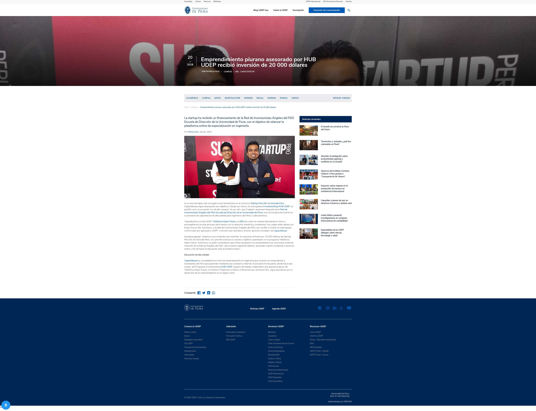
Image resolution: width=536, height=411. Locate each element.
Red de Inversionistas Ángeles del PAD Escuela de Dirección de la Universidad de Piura (235, 211)
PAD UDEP (230, 339)
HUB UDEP (226, 266)
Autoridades (189, 355)
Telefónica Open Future (224, 221)
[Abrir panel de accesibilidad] (5, 405)
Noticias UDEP (257, 308)
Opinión (248, 98)
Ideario (187, 336)
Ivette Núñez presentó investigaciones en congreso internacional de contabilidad (334, 218)
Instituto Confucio (275, 362)
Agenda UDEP (279, 308)
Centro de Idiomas (275, 347)
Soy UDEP (188, 343)
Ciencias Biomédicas (276, 351)
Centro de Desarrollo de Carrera (281, 343)
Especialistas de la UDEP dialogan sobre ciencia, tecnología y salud (332, 232)
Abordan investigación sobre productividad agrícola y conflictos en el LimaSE (334, 159)
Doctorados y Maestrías (235, 332)
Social (260, 98)
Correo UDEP (315, 332)
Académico (192, 98)
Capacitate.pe (247, 71)
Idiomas (271, 98)
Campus (228, 71)
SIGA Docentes (316, 347)
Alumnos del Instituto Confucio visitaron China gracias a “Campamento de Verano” (335, 174)
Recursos (207, 1)
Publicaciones (273, 366)
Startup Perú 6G (259, 203)
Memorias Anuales (191, 358)
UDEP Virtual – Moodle (319, 351)
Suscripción (298, 10)
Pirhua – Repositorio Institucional (323, 339)
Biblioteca (217, 1)
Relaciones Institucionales (278, 370)
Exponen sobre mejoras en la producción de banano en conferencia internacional (334, 188)
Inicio (186, 107)
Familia (284, 98)
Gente (217, 98)
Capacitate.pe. (280, 230)
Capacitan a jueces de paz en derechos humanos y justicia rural (336, 202)
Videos (295, 98)
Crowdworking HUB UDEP (276, 206)
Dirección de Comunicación (327, 10)
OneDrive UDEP (316, 336)
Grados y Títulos (274, 358)
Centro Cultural (274, 339)
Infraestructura (190, 351)
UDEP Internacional (313, 1)
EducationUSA (274, 355)
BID (237, 71)
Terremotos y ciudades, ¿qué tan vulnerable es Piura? (336, 143)
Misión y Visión (190, 332)
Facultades (188, 1)
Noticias (349, 1)
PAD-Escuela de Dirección (333, 1)
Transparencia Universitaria (195, 347)
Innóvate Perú (277, 203)
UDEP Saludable (274, 377)
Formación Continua (234, 336)
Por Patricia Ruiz (211, 71)
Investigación (232, 98)
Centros (198, 1)
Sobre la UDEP (280, 10)
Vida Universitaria (275, 381)
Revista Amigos (341, 98)
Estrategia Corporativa (193, 339)
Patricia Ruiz (193, 132)
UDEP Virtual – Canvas (319, 355)
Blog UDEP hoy (260, 10)
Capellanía (272, 336)
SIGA (312, 343)
